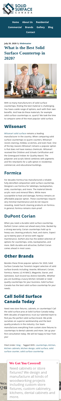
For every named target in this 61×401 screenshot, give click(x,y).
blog (18, 345)
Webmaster (25, 43)
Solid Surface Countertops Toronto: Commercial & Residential (0, 8)
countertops (41, 345)
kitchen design (28, 348)
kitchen (51, 345)
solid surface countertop (32, 351)
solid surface (42, 348)
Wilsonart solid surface (15, 133)
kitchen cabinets (12, 348)
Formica (12, 173)
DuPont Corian (19, 216)
